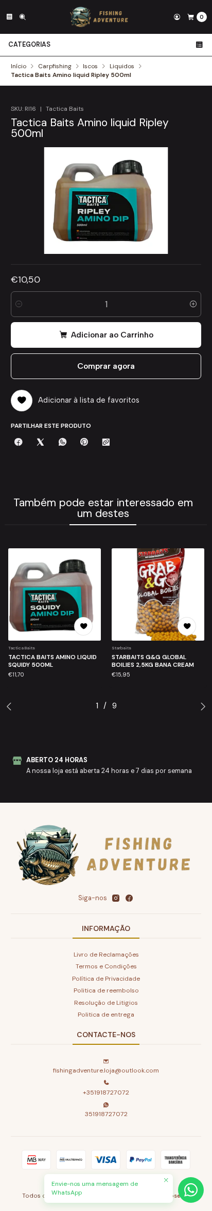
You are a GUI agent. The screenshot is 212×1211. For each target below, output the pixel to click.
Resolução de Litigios (106, 1003)
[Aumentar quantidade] (193, 304)
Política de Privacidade (106, 979)
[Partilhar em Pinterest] (84, 443)
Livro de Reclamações (106, 954)
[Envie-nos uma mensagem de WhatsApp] (191, 1190)
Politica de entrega (106, 1014)
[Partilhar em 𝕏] (40, 443)
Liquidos (122, 67)
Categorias (29, 45)
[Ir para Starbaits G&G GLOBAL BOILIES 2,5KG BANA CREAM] (158, 594)
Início (18, 67)
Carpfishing (55, 67)
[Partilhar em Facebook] (18, 443)
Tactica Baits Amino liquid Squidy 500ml (52, 661)
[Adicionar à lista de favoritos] (83, 626)
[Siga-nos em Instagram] (115, 898)
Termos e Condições (106, 966)
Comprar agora (106, 366)
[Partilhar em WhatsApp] (62, 443)
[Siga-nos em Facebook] (129, 898)
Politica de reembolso (106, 990)
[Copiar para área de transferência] (106, 443)
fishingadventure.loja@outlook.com (106, 1070)
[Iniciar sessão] (177, 17)
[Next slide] (202, 706)
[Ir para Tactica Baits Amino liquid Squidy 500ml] (54, 594)
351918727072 (106, 1114)
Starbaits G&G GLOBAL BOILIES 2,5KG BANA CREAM (153, 661)
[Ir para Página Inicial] (100, 17)
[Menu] (9, 17)
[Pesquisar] (22, 17)
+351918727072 (106, 1092)
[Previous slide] (9, 706)
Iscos (90, 67)
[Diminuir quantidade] (18, 304)
